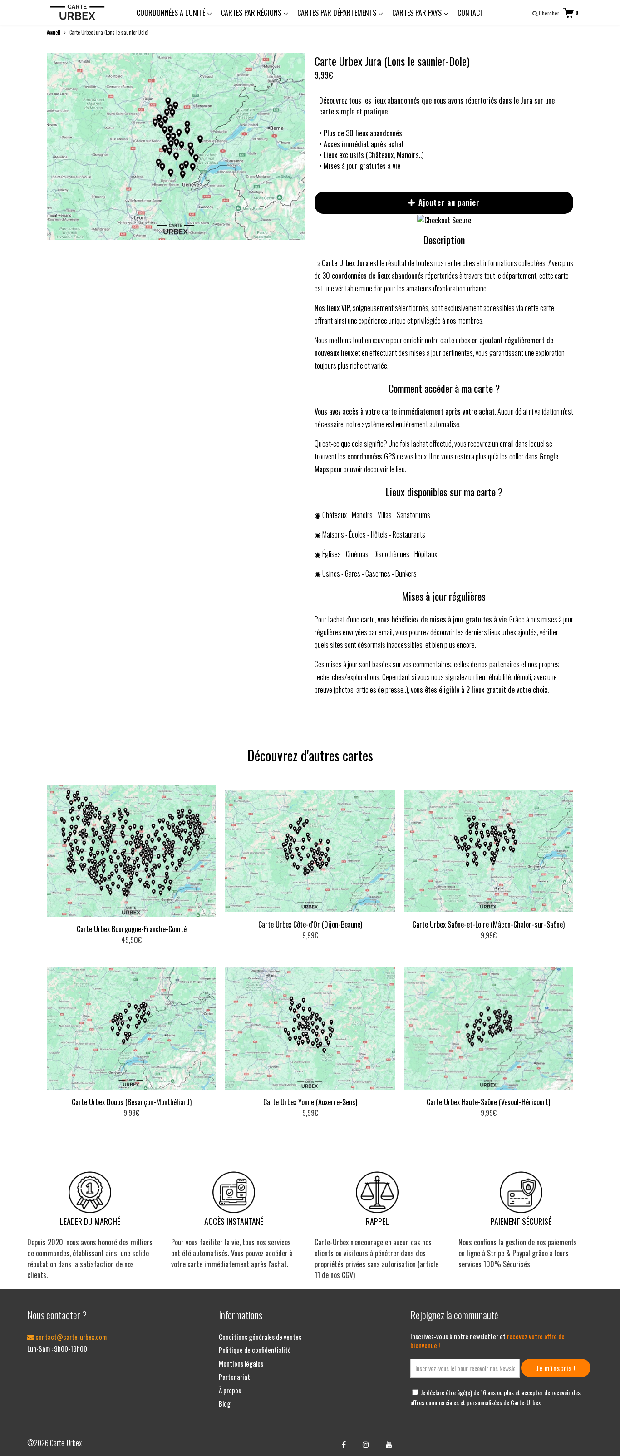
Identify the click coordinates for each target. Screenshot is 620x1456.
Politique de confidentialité (255, 1350)
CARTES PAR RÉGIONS (252, 12)
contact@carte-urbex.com (70, 1337)
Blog (225, 1403)
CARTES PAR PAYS (417, 12)
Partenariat (234, 1377)
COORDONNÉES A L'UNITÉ (172, 12)
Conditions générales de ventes (260, 1337)
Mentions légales (241, 1363)
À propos (230, 1390)
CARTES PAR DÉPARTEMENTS (337, 12)
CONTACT (470, 12)
